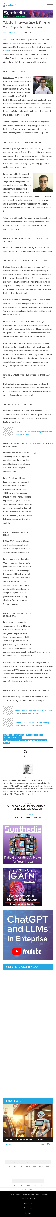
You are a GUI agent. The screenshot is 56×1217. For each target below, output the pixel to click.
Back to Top (27, 1189)
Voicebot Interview (12, 737)
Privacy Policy (28, 1203)
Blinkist (6, 50)
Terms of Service (28, 1198)
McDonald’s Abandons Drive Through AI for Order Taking (25, 1139)
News (8, 1144)
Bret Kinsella (9, 32)
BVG (24, 740)
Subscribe (28, 1208)
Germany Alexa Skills (37, 740)
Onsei (5, 39)
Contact (28, 1213)
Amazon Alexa (22, 735)
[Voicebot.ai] (22, 4)
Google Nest (36, 735)
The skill (44, 103)
